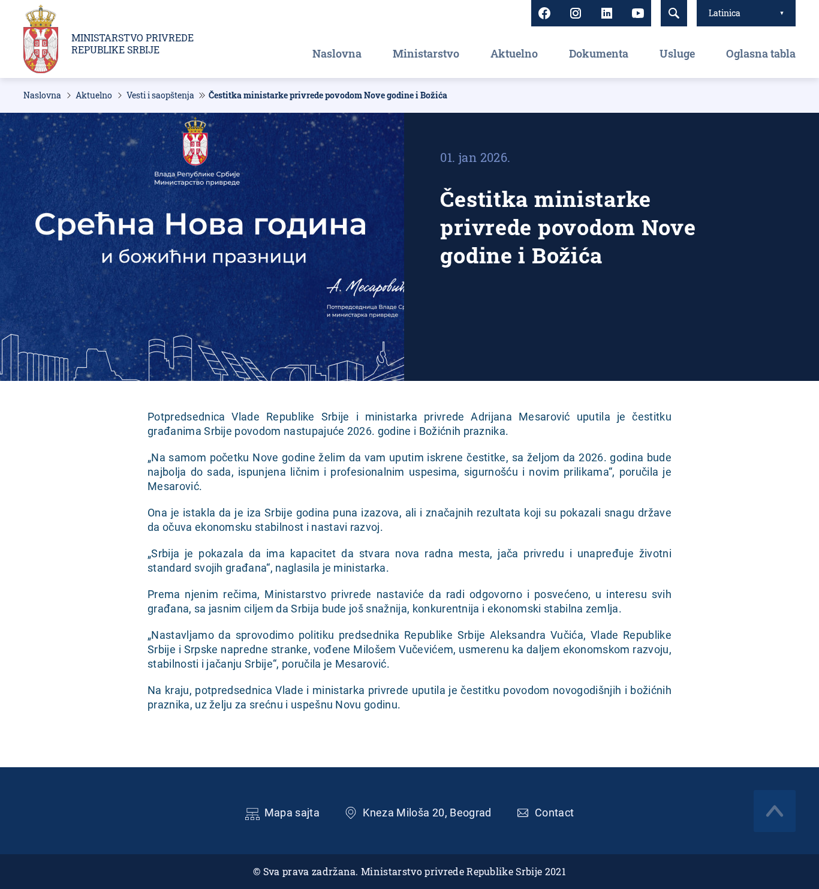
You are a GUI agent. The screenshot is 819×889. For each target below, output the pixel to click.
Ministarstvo (426, 53)
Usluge (677, 53)
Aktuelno (514, 53)
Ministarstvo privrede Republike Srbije (132, 44)
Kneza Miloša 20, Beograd (427, 812)
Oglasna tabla (761, 53)
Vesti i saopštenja (160, 95)
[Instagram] (575, 13)
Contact (554, 812)
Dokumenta (598, 53)
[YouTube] (638, 13)
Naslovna (337, 53)
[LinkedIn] (607, 13)
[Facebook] (544, 13)
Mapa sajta (292, 812)
